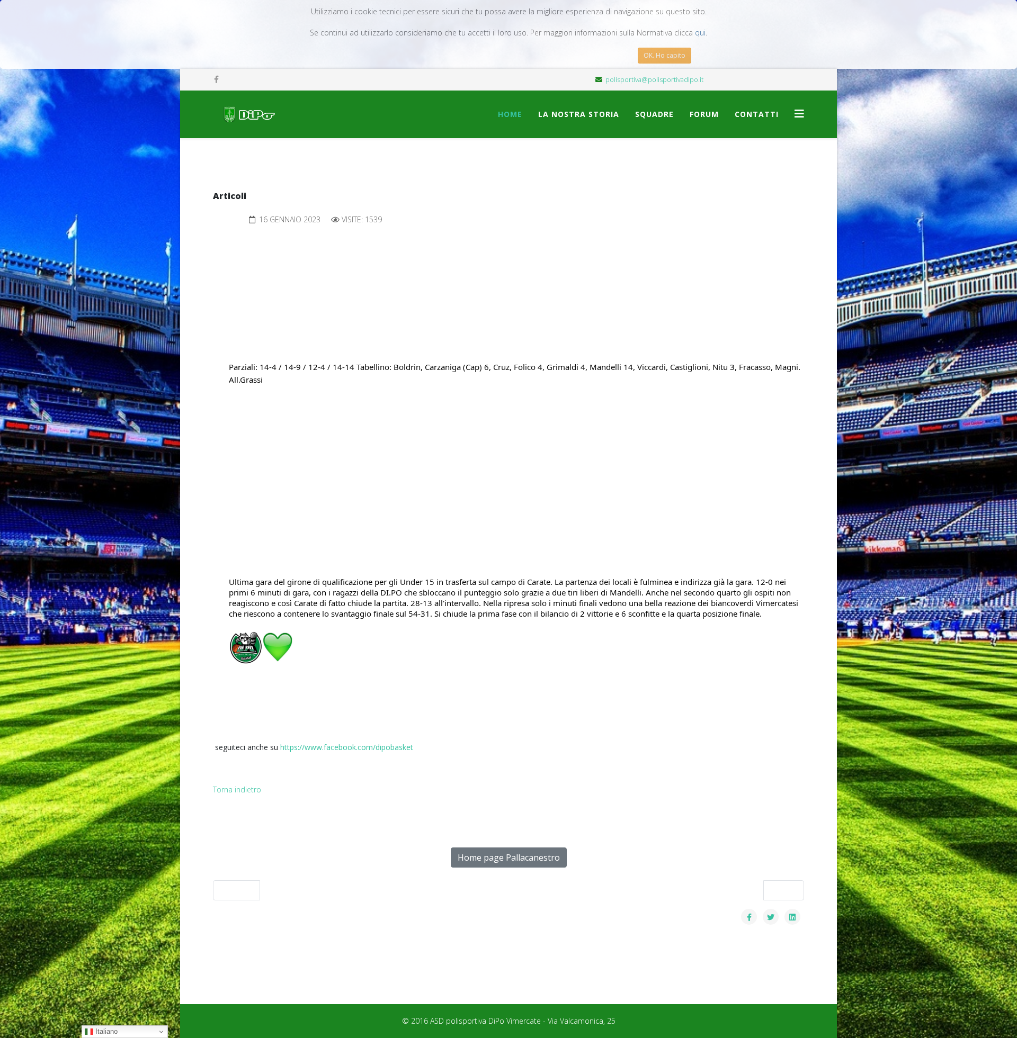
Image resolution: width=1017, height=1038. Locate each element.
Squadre (654, 114)
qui (700, 33)
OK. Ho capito (664, 55)
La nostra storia (578, 114)
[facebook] (216, 79)
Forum (704, 114)
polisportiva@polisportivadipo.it (654, 79)
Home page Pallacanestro (509, 857)
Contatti (757, 114)
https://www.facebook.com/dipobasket (346, 747)
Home (510, 114)
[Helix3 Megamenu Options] (799, 114)
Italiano (105, 1031)
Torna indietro (237, 789)
